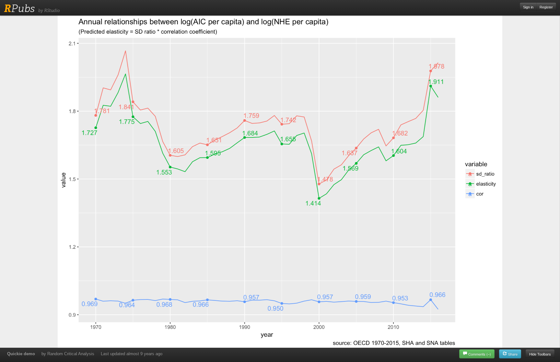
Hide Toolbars (540, 353)
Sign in (528, 7)
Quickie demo (21, 353)
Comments (479, 353)
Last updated (131, 353)
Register (546, 7)
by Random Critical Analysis (67, 353)
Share (512, 353)
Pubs (19, 8)
